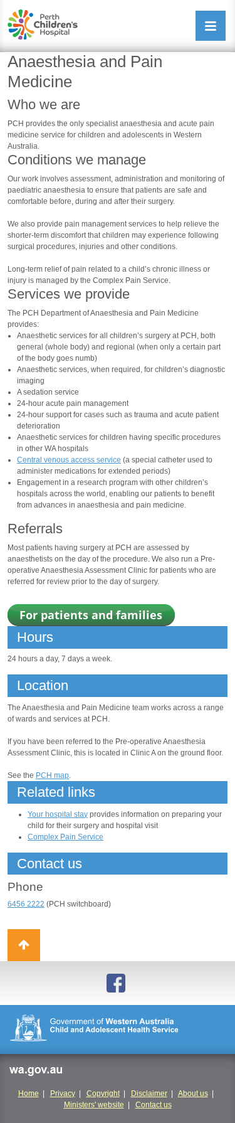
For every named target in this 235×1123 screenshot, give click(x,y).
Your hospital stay (58, 814)
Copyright (103, 1093)
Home (28, 1093)
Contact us (153, 1104)
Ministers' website (94, 1104)
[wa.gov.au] (35, 1072)
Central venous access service (69, 459)
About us (193, 1093)
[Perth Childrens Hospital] (43, 24)
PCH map (52, 775)
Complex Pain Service (65, 837)
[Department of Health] (117, 1029)
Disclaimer (149, 1093)
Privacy (62, 1093)
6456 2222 (26, 904)
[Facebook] (118, 983)
